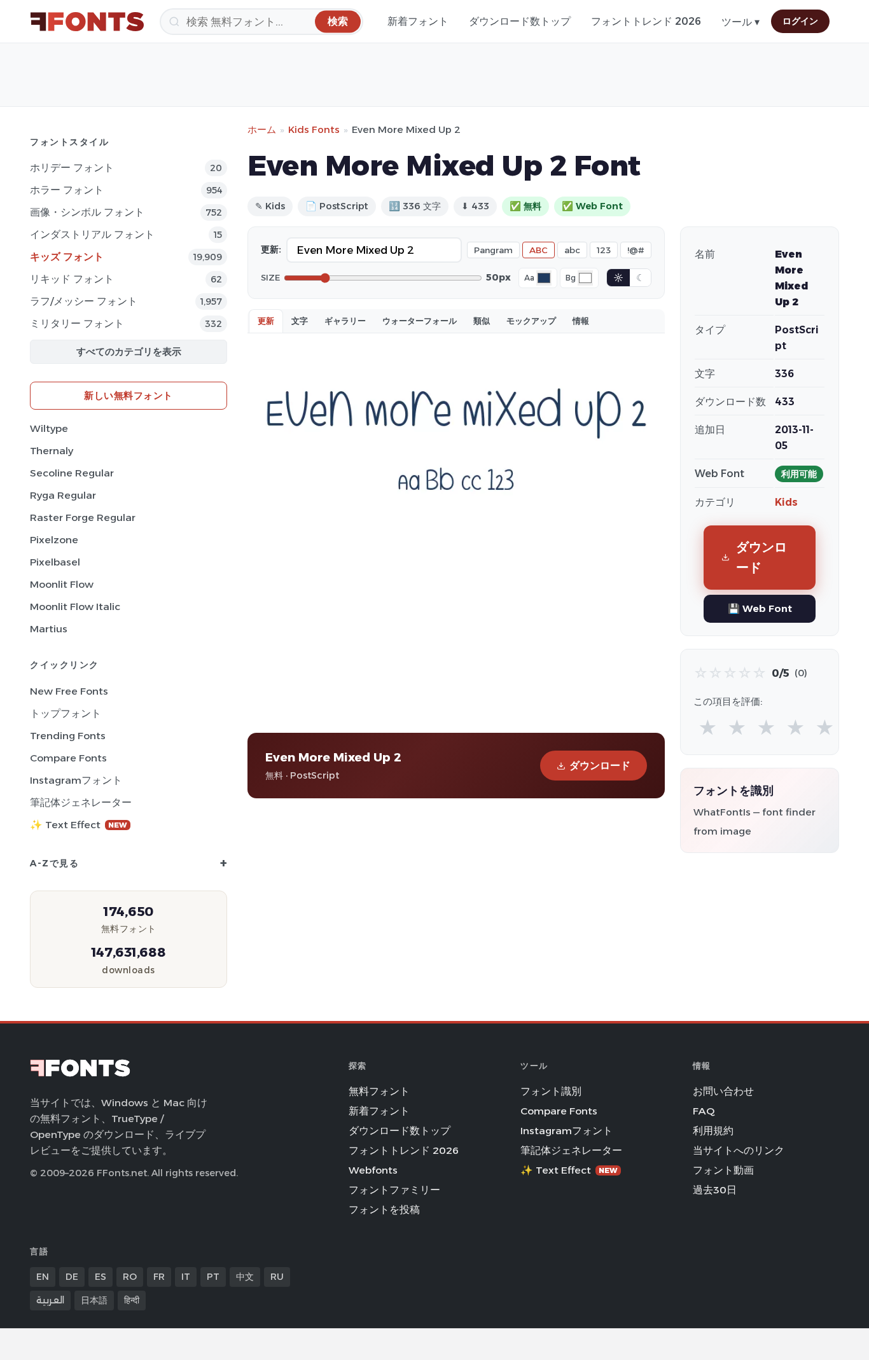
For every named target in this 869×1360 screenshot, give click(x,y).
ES (100, 1276)
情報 (581, 321)
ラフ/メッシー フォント (83, 301)
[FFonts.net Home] (87, 21)
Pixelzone (54, 540)
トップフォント (65, 713)
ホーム (261, 129)
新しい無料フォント (128, 395)
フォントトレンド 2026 (646, 21)
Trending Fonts (68, 736)
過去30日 (715, 1190)
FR (159, 1276)
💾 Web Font (760, 608)
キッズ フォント (67, 257)
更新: (271, 249)
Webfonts (373, 1170)
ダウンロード (599, 766)
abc (572, 250)
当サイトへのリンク (738, 1150)
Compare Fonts (68, 758)
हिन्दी (131, 1300)
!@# (635, 250)
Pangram (493, 250)
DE (72, 1276)
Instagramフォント (76, 780)
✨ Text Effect (78, 825)
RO (130, 1276)
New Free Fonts (69, 691)
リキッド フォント (72, 279)
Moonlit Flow (62, 584)
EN (42, 1276)
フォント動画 (723, 1170)
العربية (50, 1300)
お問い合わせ (723, 1091)
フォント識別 (550, 1091)
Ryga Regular (63, 495)
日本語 (94, 1300)
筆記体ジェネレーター (81, 802)
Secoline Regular (72, 473)
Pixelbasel (55, 562)
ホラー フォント (67, 190)
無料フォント (379, 1091)
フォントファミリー (394, 1190)
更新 (266, 321)
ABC (538, 250)
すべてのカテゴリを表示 (128, 351)
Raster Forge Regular (83, 517)
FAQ (703, 1111)
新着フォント (417, 21)
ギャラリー (345, 321)
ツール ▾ (740, 22)
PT (213, 1276)
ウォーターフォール (419, 321)
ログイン (800, 21)
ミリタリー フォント (77, 323)
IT (185, 1276)
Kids (786, 502)
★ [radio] (708, 728)
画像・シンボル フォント (87, 212)
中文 (245, 1276)
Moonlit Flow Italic (75, 606)
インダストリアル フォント (92, 234)
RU (277, 1276)
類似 (481, 321)
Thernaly (51, 451)
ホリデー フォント (72, 168)
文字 (299, 321)
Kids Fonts (314, 129)
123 (604, 250)
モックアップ (531, 321)
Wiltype (49, 428)
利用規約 (713, 1131)
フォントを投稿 (384, 1210)
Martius (48, 629)
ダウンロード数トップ (520, 21)
